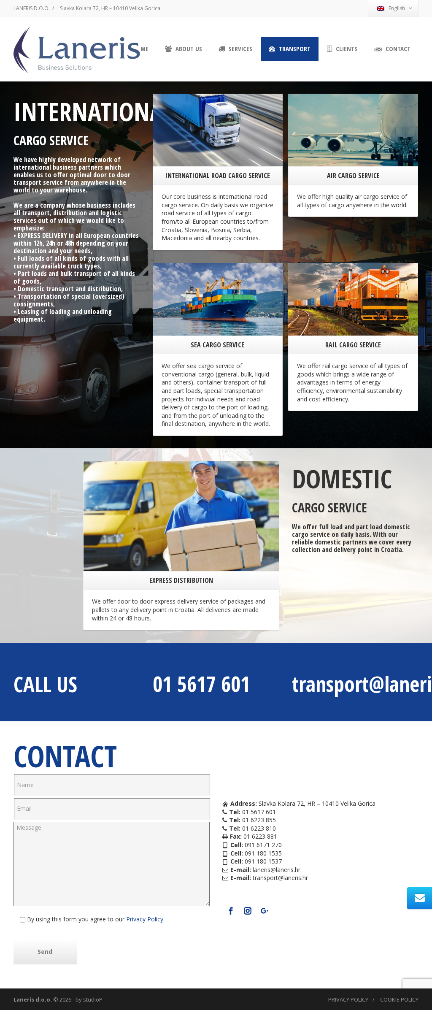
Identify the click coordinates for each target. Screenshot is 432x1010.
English (397, 8)
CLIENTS (345, 48)
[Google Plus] (264, 910)
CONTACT (397, 48)
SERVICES (239, 48)
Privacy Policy (143, 919)
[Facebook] (230, 910)
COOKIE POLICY (399, 999)
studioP (93, 999)
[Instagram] (247, 910)
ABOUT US (188, 48)
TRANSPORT (293, 48)
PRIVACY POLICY (348, 999)
